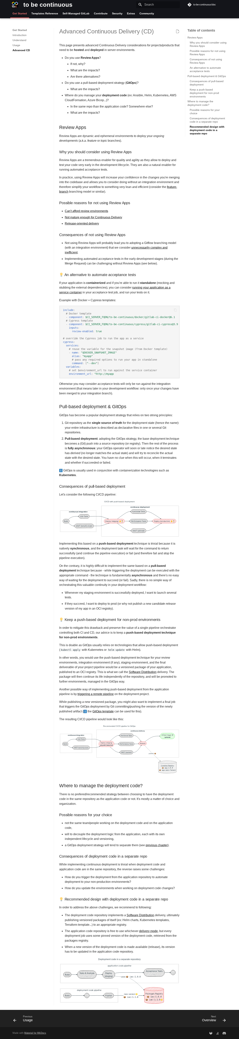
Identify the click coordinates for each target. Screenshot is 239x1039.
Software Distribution (142, 672)
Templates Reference (44, 13)
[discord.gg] (224, 1033)
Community (146, 13)
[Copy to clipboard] (175, 310)
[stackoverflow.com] (218, 1033)
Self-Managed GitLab (76, 13)
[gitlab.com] (211, 1033)
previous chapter (157, 845)
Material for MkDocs (35, 1033)
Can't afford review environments (86, 211)
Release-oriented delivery (82, 223)
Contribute (101, 13)
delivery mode (148, 931)
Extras (131, 13)
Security (117, 13)
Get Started (20, 13)
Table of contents (201, 30)
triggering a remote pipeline (95, 694)
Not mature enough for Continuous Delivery (93, 217)
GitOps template (103, 711)
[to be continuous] (15, 5)
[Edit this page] (177, 31)
